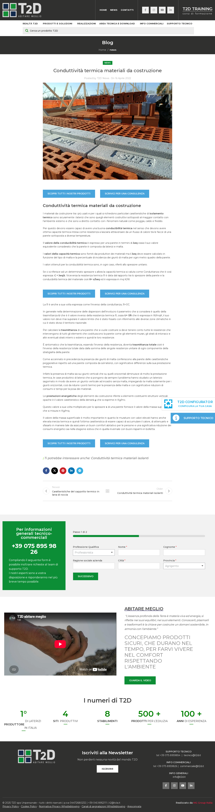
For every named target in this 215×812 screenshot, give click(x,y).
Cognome (170, 546)
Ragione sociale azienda (87, 560)
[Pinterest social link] (63, 470)
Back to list (107, 491)
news (113, 49)
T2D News (103, 78)
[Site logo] (22, 9)
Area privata (134, 806)
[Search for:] (108, 30)
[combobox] (184, 566)
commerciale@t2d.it (192, 766)
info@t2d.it (179, 776)
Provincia (169, 560)
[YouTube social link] (162, 10)
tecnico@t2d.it (192, 755)
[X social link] (54, 470)
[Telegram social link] (79, 470)
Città (121, 560)
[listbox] (94, 552)
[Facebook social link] (145, 10)
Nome (122, 546)
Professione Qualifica (86, 546)
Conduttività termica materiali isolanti (119, 458)
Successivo (85, 576)
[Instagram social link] (153, 10)
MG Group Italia (202, 802)
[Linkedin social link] (170, 10)
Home (102, 49)
